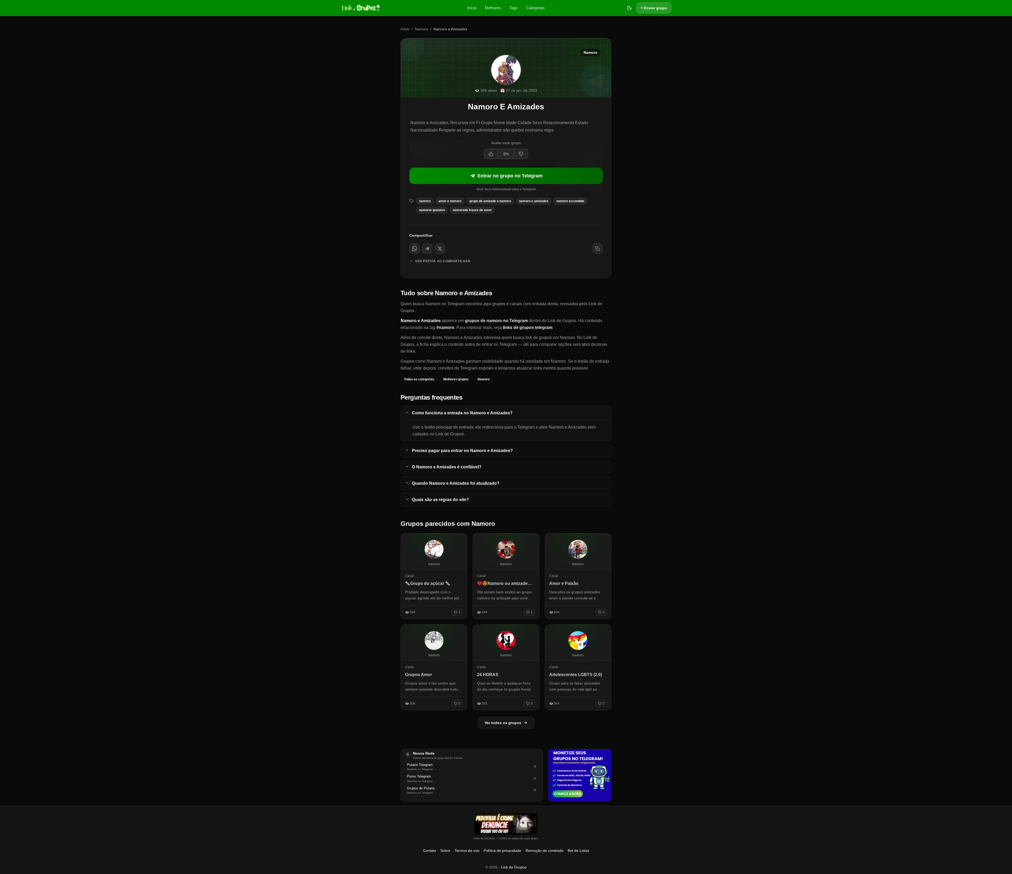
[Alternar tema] (629, 8)
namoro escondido (570, 201)
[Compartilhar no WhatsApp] (414, 248)
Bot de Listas (578, 850)
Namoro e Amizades (533, 201)
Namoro (421, 29)
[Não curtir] (521, 153)
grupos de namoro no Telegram (496, 320)
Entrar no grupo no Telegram (510, 175)
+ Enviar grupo (654, 8)
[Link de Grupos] (360, 8)
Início (471, 8)
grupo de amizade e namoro (490, 201)
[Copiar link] (597, 248)
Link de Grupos (514, 867)
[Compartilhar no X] (440, 248)
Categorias (535, 8)
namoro (425, 201)
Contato (429, 850)
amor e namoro (450, 201)
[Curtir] (491, 153)
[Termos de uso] (506, 823)
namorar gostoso (432, 210)
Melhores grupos (456, 379)
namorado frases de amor (472, 210)
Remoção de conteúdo (544, 850)
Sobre (445, 850)
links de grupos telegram (527, 327)
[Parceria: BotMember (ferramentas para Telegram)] (579, 775)
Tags (513, 8)
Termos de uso (467, 850)
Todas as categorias (419, 379)
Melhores (493, 8)
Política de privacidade (502, 850)
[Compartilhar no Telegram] (427, 248)
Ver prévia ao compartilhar (442, 261)
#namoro (445, 327)
